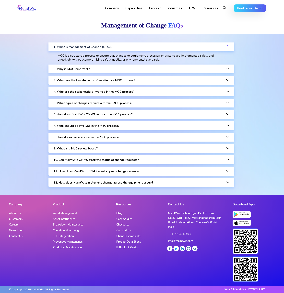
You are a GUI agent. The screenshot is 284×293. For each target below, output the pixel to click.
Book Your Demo (249, 8)
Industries (174, 8)
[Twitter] (176, 248)
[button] (224, 8)
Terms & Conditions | (234, 289)
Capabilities (133, 8)
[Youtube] (195, 248)
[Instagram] (188, 248)
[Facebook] (170, 248)
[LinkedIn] (182, 248)
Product (155, 8)
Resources (210, 8)
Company (112, 8)
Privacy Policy (256, 289)
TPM (192, 8)
